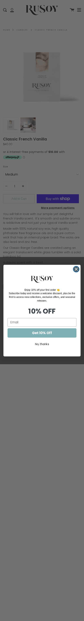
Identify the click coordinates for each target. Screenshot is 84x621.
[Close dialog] (76, 269)
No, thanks (42, 344)
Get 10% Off (42, 332)
